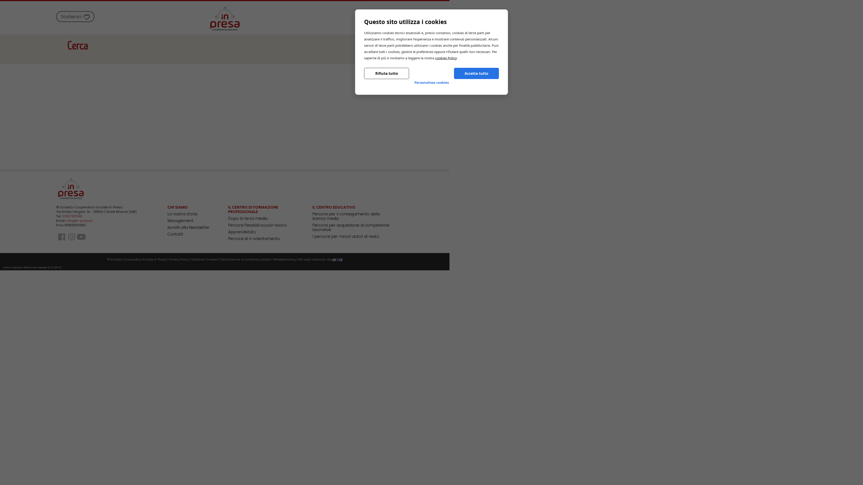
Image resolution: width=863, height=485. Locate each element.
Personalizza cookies (431, 79)
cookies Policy (446, 54)
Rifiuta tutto (386, 69)
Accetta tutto (476, 69)
